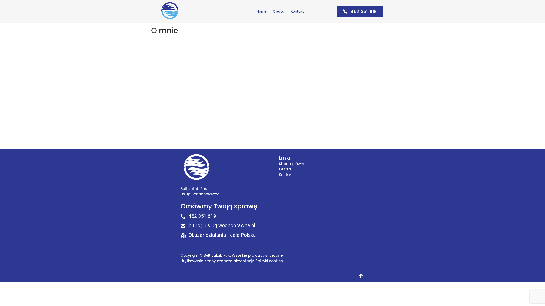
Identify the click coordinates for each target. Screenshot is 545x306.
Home (262, 11)
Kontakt (297, 11)
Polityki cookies (269, 261)
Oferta (278, 11)
